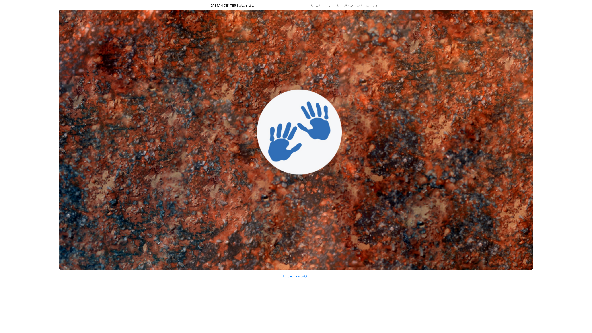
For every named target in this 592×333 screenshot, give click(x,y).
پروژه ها (376, 5)
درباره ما (329, 5)
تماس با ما (316, 5)
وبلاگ (339, 5)
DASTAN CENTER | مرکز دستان (232, 5)
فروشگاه (348, 5)
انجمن (359, 5)
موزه (366, 5)
